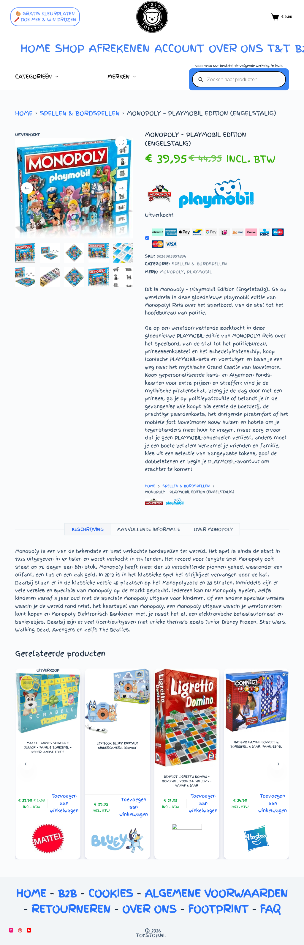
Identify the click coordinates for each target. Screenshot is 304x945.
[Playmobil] (174, 501)
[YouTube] (29, 930)
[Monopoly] (154, 502)
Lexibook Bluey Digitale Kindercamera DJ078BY (117, 745)
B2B (67, 893)
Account (179, 48)
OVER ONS (149, 908)
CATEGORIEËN (33, 77)
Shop (69, 48)
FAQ (270, 908)
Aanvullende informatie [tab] (148, 529)
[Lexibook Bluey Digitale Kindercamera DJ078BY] (117, 701)
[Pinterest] (20, 930)
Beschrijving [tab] (88, 529)
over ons (236, 48)
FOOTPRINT (218, 908)
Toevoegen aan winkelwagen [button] (64, 803)
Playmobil (199, 272)
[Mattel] (47, 838)
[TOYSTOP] (187, 838)
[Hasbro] (256, 838)
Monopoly (172, 272)
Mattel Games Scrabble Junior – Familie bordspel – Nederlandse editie (47, 747)
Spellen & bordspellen (199, 264)
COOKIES (110, 893)
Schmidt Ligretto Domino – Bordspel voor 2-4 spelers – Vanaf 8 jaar (186, 781)
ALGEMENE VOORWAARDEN (216, 893)
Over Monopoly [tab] (213, 529)
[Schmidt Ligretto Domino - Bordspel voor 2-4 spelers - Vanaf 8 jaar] (186, 718)
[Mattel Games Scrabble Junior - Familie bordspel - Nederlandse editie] (47, 702)
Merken (118, 77)
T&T (278, 48)
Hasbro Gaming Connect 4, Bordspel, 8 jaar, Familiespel (256, 744)
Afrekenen (119, 48)
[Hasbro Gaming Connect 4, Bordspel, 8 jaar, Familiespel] (256, 700)
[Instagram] (11, 930)
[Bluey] (117, 840)
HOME (35, 48)
